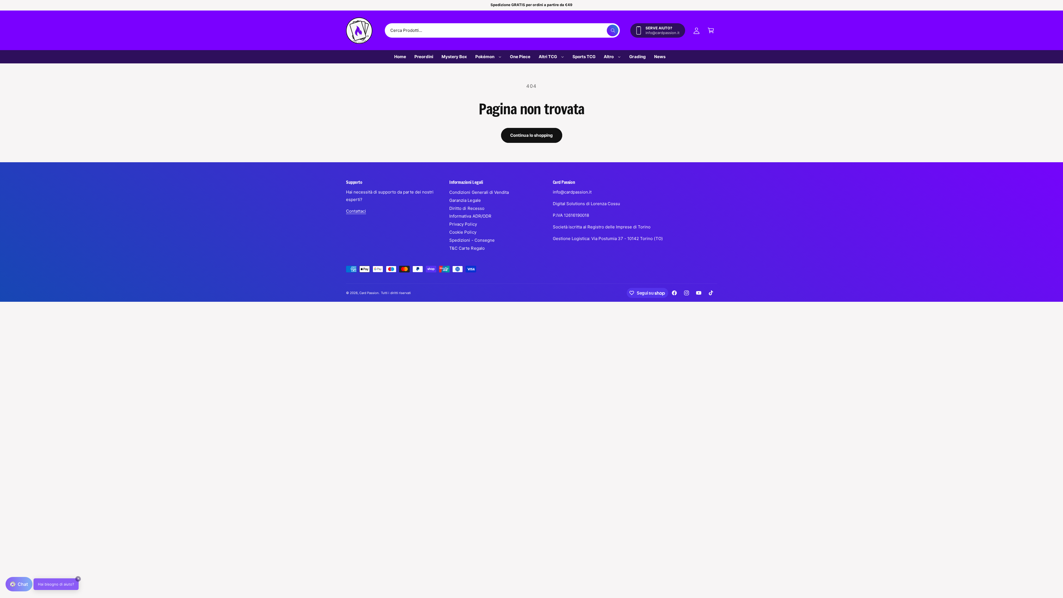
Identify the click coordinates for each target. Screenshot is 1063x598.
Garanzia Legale (465, 200)
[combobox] (502, 30)
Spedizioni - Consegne (471, 240)
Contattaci (356, 211)
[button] (711, 30)
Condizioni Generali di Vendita (479, 192)
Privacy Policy (463, 224)
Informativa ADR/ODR (470, 216)
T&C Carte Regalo (466, 248)
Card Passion (369, 293)
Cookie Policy (462, 232)
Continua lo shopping (531, 135)
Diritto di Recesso (466, 208)
